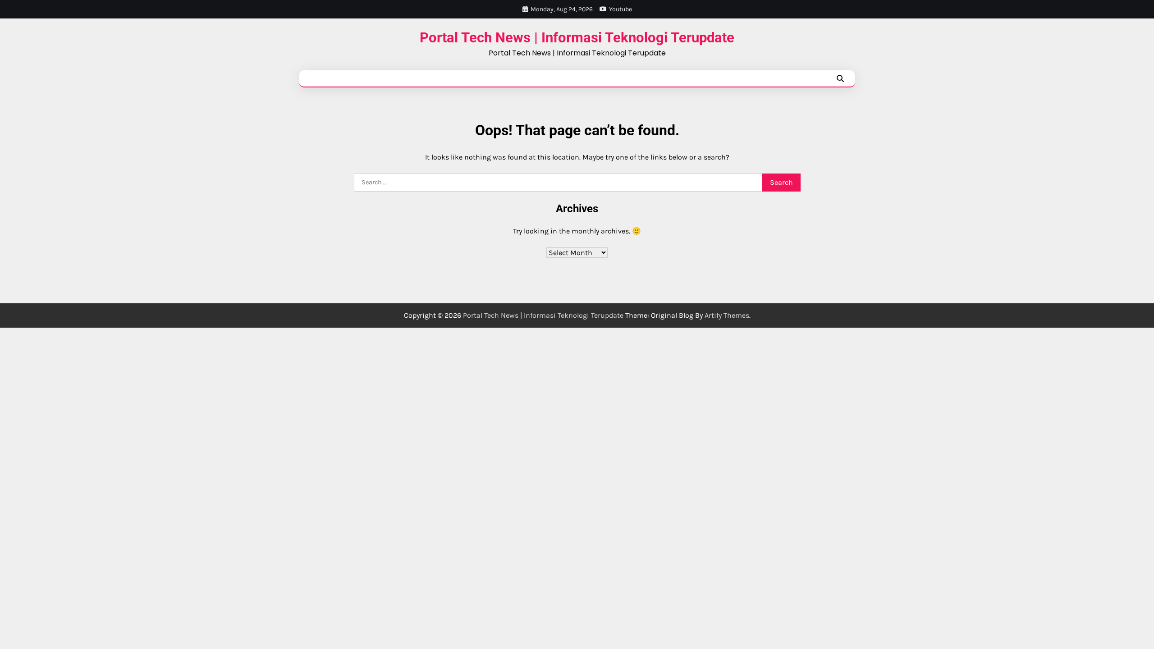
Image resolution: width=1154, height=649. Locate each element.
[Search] (840, 78)
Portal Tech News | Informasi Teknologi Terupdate (577, 37)
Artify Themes (727, 315)
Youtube (620, 9)
